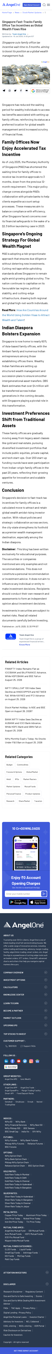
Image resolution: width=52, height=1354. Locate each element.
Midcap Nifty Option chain (17, 1162)
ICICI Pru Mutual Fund (14, 1237)
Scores (39, 1296)
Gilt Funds (9, 1256)
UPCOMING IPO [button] (10, 1025)
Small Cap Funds (12, 1252)
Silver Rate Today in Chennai (18, 1203)
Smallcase (20, 1102)
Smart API (9, 1093)
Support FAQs (29, 1046)
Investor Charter (37, 1317)
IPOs (17, 779)
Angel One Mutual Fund (15, 1230)
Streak (30, 1102)
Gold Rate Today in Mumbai (17, 1174)
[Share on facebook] (21, 90)
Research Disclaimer (12, 1291)
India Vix (25, 1131)
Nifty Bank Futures (29, 1140)
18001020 (12, 1046)
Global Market (32, 772)
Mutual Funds (30, 786)
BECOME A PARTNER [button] (13, 1010)
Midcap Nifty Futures (14, 1143)
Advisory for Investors (13, 1321)
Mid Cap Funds (24, 1256)
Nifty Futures (11, 1140)
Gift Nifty (36, 1131)
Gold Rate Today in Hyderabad (18, 1184)
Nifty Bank (20, 1121)
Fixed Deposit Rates (25, 1093)
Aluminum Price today (36, 1215)
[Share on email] (26, 90)
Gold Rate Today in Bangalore (18, 1187)
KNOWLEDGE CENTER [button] (13, 994)
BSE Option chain (36, 1165)
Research (10, 801)
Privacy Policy (29, 1308)
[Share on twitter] (15, 90)
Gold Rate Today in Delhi (16, 1177)
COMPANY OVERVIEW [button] (13, 972)
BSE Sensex (29, 1128)
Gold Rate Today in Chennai (17, 1181)
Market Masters (29, 779)
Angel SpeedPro (11, 1090)
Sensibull (8, 1102)
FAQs (5, 1308)
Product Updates (32, 794)
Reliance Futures (35, 1143)
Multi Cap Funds (12, 1259)
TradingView (10, 1104)
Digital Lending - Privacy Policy (17, 1312)
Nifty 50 (8, 1121)
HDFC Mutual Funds (34, 1234)
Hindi (9, 779)
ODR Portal (39, 1326)
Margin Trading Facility (31, 1090)
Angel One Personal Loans (15, 1317)
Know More (24, 644)
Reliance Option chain (15, 1165)
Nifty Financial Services (16, 1125)
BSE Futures (11, 1147)
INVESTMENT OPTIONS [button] (14, 980)
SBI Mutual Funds (36, 1230)
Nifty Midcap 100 (12, 1128)
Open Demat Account (32, 5)
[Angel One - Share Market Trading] (11, 5)
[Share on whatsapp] (9, 90)
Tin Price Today (33, 1221)
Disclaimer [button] (9, 1284)
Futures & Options (14, 772)
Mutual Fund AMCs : (13, 1227)
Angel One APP (11, 1087)
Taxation (38, 801)
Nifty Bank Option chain (16, 1159)
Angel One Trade (27, 1087)
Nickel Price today (31, 1218)
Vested (39, 1102)
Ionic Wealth (26, 1079)
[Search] (44, 4)
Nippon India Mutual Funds (17, 1240)
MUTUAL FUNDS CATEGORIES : (17, 1246)
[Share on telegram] (4, 90)
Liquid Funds (25, 1249)
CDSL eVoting (9, 1326)
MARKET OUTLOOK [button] (12, 1018)
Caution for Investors (12, 1335)
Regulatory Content (34, 1291)
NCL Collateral (32, 1321)
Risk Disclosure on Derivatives (17, 1330)
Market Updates (13, 786)
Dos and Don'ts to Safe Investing (18, 1296)
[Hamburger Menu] (48, 4)
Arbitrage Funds (30, 1252)
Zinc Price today (12, 1218)
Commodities (22, 764)
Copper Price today (14, 1215)
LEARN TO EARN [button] (11, 1003)
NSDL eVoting (25, 1326)
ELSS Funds (10, 1249)
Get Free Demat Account (26, 1350)
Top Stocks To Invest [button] (14, 1034)
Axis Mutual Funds (13, 1234)
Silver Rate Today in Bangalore (19, 1199)
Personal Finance (14, 794)
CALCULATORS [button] (10, 987)
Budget (10, 764)
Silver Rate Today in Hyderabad (19, 1196)
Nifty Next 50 (36, 1125)
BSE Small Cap (11, 1131)
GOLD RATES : (10, 1171)
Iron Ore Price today (14, 1221)
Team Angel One (19, 34)
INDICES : (7, 1118)
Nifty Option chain (13, 1155)
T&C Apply (15, 1308)
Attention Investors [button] (15, 1272)
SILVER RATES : (10, 1193)
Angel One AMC (11, 1079)
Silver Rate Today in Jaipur (17, 1206)
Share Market (24, 801)
